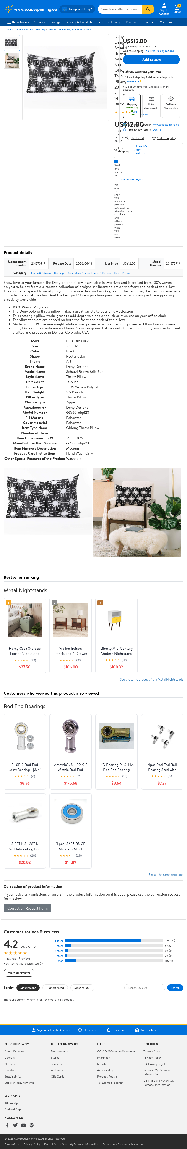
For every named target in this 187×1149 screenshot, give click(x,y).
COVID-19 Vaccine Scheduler (116, 1051)
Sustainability (13, 1076)
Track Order (120, 1030)
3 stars (59, 950)
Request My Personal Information (156, 1072)
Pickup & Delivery (108, 22)
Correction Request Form (27, 908)
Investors (10, 1070)
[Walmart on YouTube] (23, 1125)
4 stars (59, 945)
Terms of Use (151, 1051)
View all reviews (19, 972)
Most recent (28, 988)
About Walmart (14, 1051)
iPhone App (12, 1103)
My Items (166, 22)
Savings (55, 22)
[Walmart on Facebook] (7, 1125)
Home (7, 29)
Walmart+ (57, 1070)
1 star (60, 960)
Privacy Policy (152, 1057)
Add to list (137, 138)
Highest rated (55, 988)
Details (157, 129)
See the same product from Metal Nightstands (151, 679)
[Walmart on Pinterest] (31, 1125)
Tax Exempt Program (110, 1083)
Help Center (91, 1030)
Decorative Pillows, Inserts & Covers (69, 29)
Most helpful (82, 988)
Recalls (101, 1064)
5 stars (59, 940)
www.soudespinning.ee (128, 179)
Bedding (40, 29)
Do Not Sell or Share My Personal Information (158, 1082)
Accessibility (105, 1070)
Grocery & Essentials (78, 22)
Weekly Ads (148, 1030)
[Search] (148, 9)
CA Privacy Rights (154, 1064)
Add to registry (166, 138)
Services (39, 22)
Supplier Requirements (19, 1083)
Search (175, 988)
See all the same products (166, 874)
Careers (149, 22)
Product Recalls (107, 1076)
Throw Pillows (122, 273)
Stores (55, 1057)
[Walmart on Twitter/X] (15, 1125)
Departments (20, 22)
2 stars (59, 955)
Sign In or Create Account (54, 1030)
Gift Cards (57, 1076)
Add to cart (151, 59)
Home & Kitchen (23, 29)
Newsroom (11, 1064)
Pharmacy (132, 22)
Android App (13, 1109)
